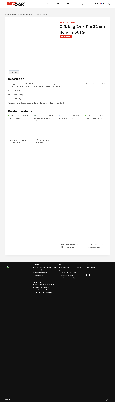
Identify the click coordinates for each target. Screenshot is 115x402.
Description (14, 72)
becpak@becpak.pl (43, 289)
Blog (81, 4)
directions (42, 275)
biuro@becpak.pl (42, 272)
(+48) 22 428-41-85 (71, 272)
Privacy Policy (88, 269)
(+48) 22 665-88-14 (44, 270)
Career (87, 4)
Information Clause (90, 267)
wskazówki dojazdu (46, 292)
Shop (59, 4)
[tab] (14, 72)
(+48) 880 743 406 (44, 287)
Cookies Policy (88, 271)
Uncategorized (67, 22)
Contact (95, 4)
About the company (70, 4)
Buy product (66, 37)
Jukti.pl (108, 400)
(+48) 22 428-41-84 (70, 270)
